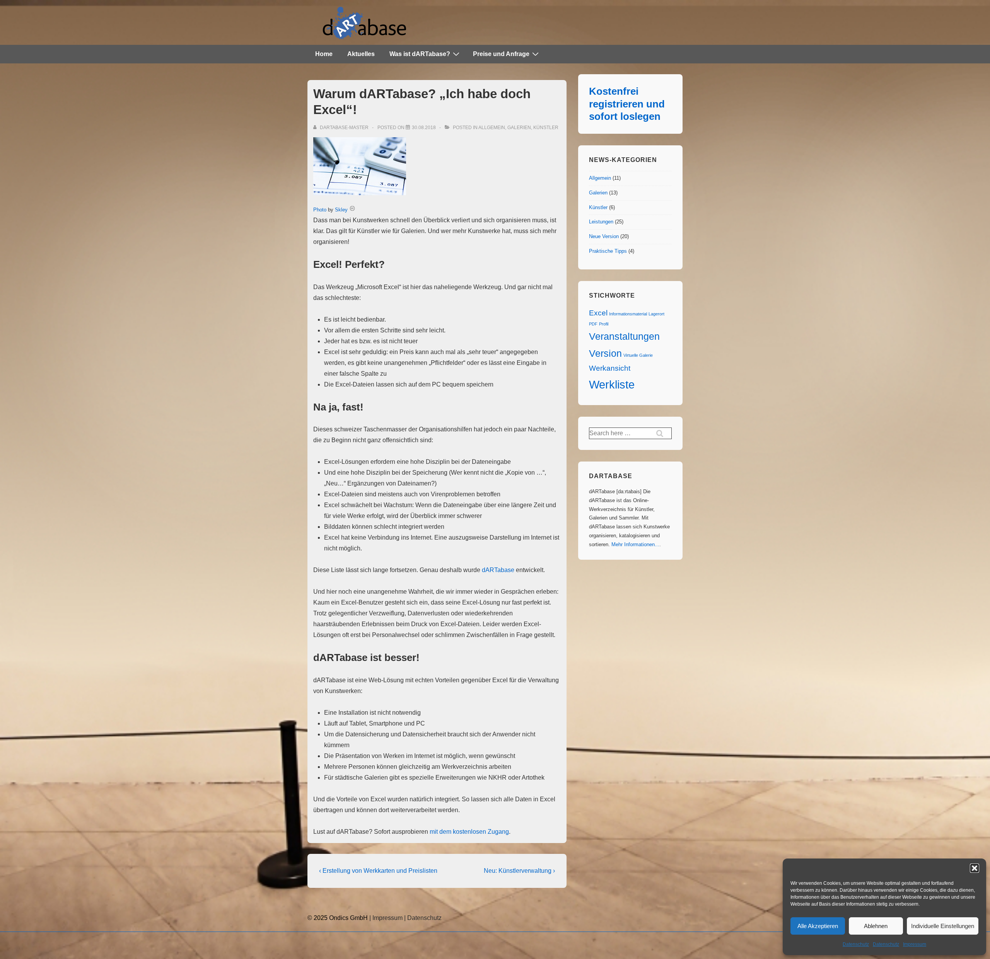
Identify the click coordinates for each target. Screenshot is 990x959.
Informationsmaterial (628, 314)
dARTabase (498, 570)
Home (324, 54)
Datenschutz (856, 944)
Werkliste (612, 384)
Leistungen (601, 222)
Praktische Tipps (608, 251)
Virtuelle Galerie (638, 355)
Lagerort (656, 314)
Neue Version (604, 236)
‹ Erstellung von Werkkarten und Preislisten (378, 870)
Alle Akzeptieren (817, 926)
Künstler (545, 127)
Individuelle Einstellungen (942, 926)
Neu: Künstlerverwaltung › (519, 870)
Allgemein (491, 127)
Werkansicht (609, 368)
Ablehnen (876, 926)
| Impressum (385, 918)
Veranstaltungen (624, 336)
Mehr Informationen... (635, 544)
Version (605, 353)
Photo (319, 210)
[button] (974, 868)
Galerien (519, 127)
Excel (598, 313)
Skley (341, 210)
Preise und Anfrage (501, 54)
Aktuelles (361, 54)
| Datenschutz (423, 918)
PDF (593, 324)
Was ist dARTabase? (419, 54)
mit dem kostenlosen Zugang (469, 831)
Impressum (914, 944)
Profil (603, 324)
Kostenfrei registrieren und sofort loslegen (627, 103)
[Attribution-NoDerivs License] (352, 210)
